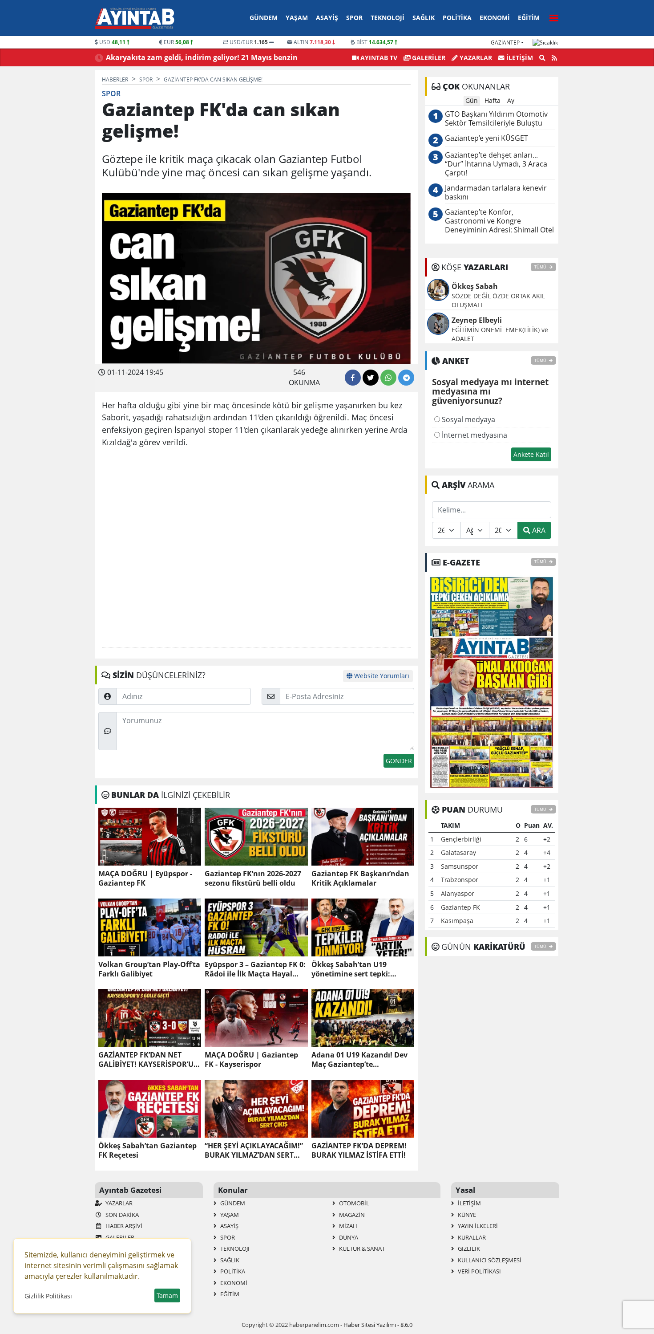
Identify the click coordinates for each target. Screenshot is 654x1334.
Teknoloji (387, 17)
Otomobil (353, 1203)
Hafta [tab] (492, 100)
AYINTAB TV (378, 57)
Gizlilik (468, 1249)
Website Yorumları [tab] (380, 675)
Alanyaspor (457, 893)
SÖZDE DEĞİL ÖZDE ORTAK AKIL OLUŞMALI (498, 300)
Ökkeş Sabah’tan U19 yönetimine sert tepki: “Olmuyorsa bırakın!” (350, 969)
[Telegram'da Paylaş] (406, 378)
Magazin (351, 1215)
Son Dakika (121, 1215)
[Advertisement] (256, 547)
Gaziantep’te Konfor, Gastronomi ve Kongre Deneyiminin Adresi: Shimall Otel (499, 221)
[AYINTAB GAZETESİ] (491, 682)
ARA (537, 530)
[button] (551, 17)
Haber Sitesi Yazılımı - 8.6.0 (377, 1325)
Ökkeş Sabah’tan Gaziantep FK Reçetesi (147, 1150)
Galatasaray (458, 852)
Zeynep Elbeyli (477, 320)
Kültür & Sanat (361, 1249)
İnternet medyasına (473, 435)
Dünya (348, 1237)
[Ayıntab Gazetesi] (134, 18)
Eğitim (529, 17)
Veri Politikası (478, 1271)
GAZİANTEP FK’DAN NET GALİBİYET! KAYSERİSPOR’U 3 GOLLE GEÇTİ (148, 1059)
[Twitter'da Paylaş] (371, 378)
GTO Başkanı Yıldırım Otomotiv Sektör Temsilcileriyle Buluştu (496, 119)
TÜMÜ (540, 267)
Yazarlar (475, 57)
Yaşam (297, 17)
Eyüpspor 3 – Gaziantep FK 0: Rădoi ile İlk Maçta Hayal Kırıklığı (255, 969)
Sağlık (423, 17)
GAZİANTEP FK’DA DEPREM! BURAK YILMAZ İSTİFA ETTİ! (359, 1150)
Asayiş (327, 17)
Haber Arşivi (123, 1226)
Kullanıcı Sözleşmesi (488, 1260)
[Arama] (542, 57)
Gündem (264, 17)
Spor (354, 17)
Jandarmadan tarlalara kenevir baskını (496, 192)
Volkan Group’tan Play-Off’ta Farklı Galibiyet (149, 969)
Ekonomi (495, 17)
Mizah (347, 1226)
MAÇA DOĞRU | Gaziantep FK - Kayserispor (251, 1059)
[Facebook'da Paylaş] (353, 378)
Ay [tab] (510, 100)
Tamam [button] (167, 1295)
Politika (457, 17)
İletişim (519, 57)
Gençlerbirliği (461, 839)
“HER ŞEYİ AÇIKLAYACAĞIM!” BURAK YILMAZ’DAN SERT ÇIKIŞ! (254, 1150)
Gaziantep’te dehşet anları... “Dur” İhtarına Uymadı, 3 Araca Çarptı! (496, 164)
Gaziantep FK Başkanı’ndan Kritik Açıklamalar (360, 878)
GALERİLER (427, 57)
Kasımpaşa (457, 920)
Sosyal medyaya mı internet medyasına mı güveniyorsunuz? (490, 392)
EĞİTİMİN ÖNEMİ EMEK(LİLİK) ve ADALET (500, 334)
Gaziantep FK (460, 907)
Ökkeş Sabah (475, 286)
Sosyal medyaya (467, 419)
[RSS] (554, 57)
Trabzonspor (459, 879)
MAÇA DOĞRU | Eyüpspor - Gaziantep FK (145, 878)
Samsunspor (459, 866)
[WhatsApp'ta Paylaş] (388, 378)
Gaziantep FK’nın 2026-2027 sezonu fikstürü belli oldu (253, 878)
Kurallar (471, 1237)
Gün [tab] (471, 100)
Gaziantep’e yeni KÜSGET (486, 138)
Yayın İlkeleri (477, 1226)
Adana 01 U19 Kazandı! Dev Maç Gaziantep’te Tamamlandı (359, 1059)
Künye (466, 1215)
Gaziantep (505, 42)
